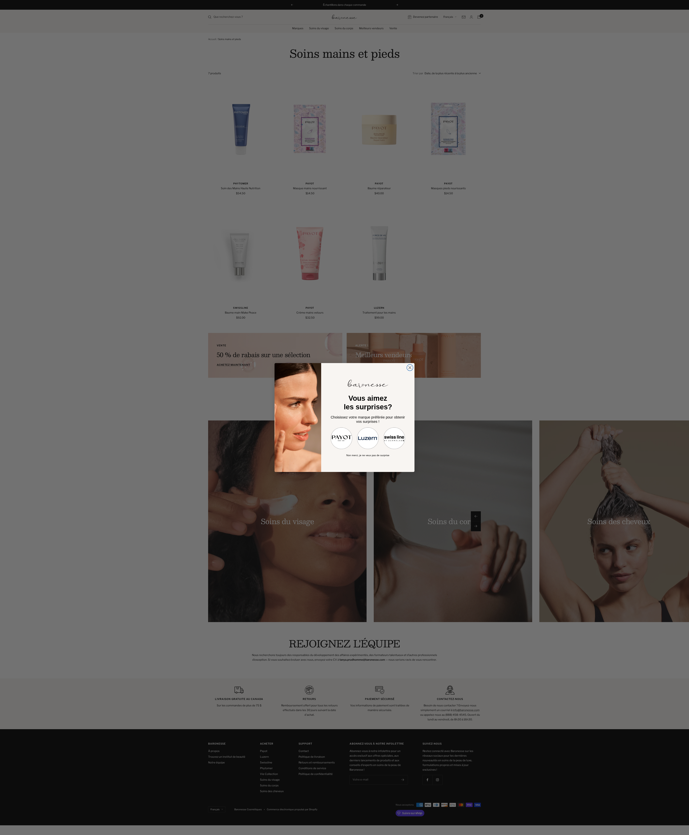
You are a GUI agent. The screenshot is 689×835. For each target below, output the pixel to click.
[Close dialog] (410, 367)
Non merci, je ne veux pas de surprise (367, 455)
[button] (341, 438)
